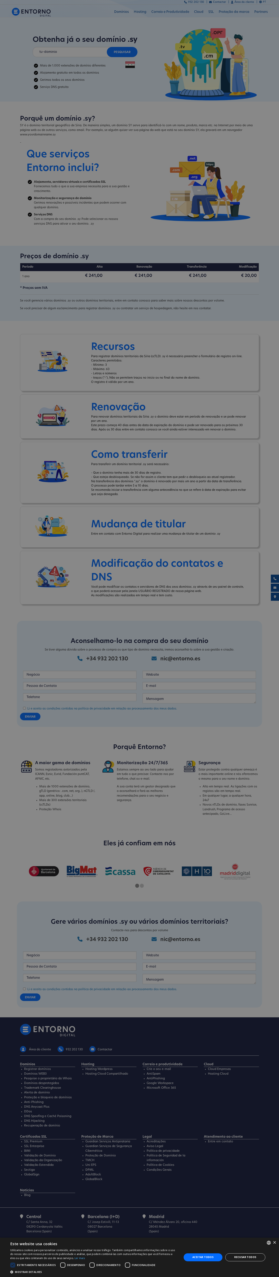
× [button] (274, 1242)
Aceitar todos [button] (202, 1257)
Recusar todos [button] (245, 1257)
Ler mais (80, 1258)
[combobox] (269, 1243)
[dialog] (139, 1257)
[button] (93, 1272)
